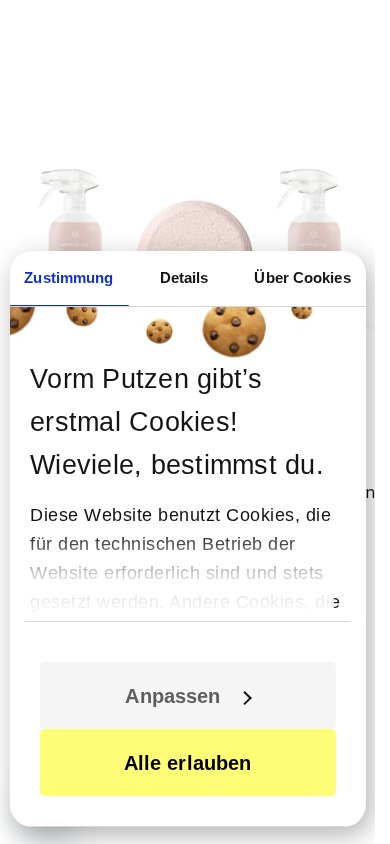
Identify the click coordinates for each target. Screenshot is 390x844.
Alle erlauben (187, 763)
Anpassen (172, 696)
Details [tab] (184, 277)
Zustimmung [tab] (68, 277)
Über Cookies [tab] (302, 277)
